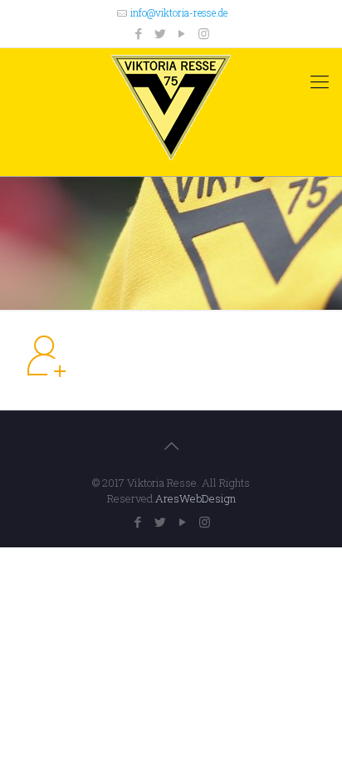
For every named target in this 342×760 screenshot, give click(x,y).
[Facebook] (139, 33)
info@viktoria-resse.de (178, 12)
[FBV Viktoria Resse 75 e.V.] (171, 108)
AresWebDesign (195, 498)
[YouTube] (182, 33)
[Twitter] (160, 33)
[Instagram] (204, 33)
